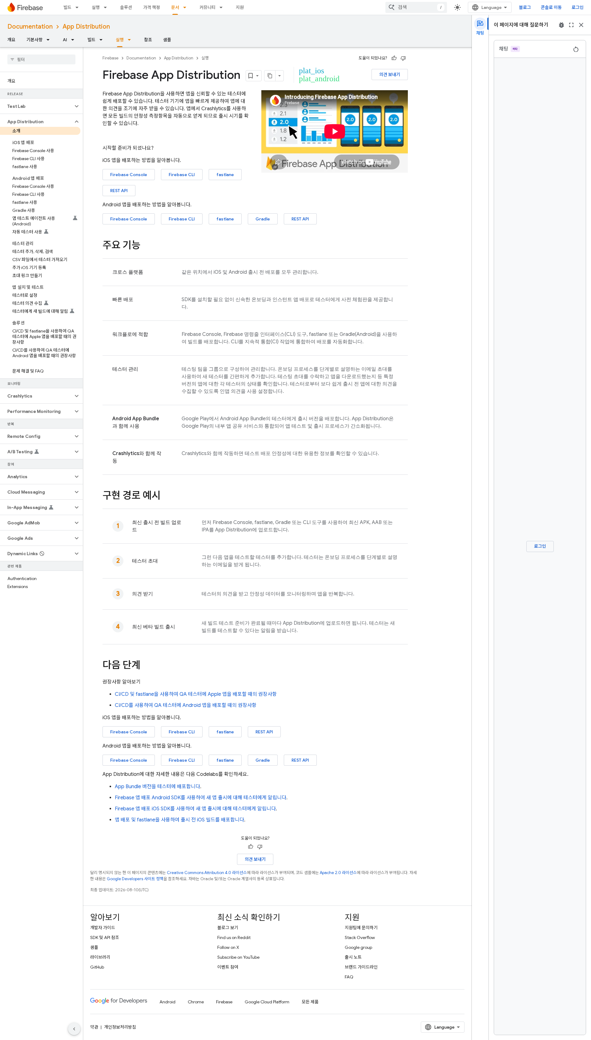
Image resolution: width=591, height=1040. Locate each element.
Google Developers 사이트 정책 (135, 878)
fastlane (225, 174)
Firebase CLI (182, 732)
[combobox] (416, 7)
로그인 (578, 7)
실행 (96, 7)
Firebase (111, 58)
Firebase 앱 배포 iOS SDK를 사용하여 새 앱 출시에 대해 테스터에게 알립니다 (195, 809)
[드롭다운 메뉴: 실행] (107, 7)
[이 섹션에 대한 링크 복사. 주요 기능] (146, 246)
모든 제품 (310, 1002)
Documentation (30, 26)
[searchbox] (41, 59)
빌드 (67, 7)
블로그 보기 (227, 927)
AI (65, 39)
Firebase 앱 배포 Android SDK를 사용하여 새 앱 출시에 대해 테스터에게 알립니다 (200, 798)
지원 (240, 7)
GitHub (97, 967)
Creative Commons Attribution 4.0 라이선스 (207, 872)
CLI (182, 174)
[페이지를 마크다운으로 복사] (269, 76)
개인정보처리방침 (120, 1027)
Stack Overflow (360, 937)
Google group (358, 947)
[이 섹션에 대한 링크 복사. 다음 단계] (146, 666)
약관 (94, 1027)
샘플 (167, 39)
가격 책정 (151, 7)
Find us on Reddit (234, 937)
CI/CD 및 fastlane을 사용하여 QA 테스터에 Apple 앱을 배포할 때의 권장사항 (196, 694)
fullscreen (571, 25)
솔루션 (126, 7)
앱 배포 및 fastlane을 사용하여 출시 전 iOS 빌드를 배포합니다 (179, 820)
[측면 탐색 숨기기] (74, 1029)
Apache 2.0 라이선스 (338, 872)
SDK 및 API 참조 (104, 937)
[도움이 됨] (394, 58)
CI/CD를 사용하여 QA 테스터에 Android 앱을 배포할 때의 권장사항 (185, 705)
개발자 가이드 (102, 927)
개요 (11, 39)
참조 (148, 39)
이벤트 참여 (227, 967)
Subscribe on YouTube (238, 957)
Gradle (262, 219)
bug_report (561, 25)
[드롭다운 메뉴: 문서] (186, 7)
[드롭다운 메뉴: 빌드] (78, 7)
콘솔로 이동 (551, 7)
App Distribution (86, 26)
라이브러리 (100, 957)
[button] (36, 106)
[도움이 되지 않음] (403, 58)
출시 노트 (353, 957)
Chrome (196, 1002)
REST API (119, 190)
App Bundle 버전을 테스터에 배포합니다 (157, 787)
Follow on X (228, 947)
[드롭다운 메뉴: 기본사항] (49, 39)
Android (167, 1002)
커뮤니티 (207, 7)
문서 (175, 7)
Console (128, 174)
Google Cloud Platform (267, 1002)
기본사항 (34, 39)
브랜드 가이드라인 (361, 967)
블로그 (525, 7)
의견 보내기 (389, 74)
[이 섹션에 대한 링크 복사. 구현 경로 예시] (166, 496)
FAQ (349, 977)
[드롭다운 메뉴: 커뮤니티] (222, 7)
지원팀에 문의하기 (361, 927)
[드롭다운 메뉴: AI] (74, 39)
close (581, 25)
